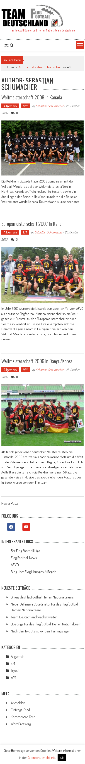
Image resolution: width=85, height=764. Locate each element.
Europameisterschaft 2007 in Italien (32, 223)
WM (25, 106)
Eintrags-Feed (20, 710)
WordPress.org (21, 724)
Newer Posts (9, 504)
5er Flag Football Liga (25, 550)
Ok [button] (61, 757)
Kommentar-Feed (23, 717)
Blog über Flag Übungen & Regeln (33, 571)
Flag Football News (24, 557)
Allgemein (10, 106)
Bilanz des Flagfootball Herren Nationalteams (42, 597)
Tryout (15, 670)
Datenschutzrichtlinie (41, 757)
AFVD (15, 564)
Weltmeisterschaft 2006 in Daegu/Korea (36, 361)
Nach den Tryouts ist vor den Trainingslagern (41, 631)
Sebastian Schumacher (49, 106)
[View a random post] (7, 45)
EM (25, 232)
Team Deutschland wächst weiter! (34, 617)
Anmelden (18, 703)
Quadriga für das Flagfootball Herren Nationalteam (46, 624)
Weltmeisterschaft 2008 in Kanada (31, 97)
